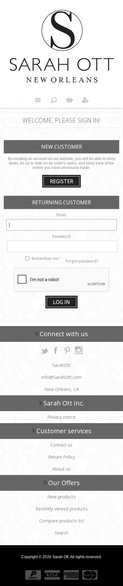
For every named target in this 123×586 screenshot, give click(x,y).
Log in (61, 302)
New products (61, 497)
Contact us (61, 445)
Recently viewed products (62, 509)
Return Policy (61, 457)
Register (61, 181)
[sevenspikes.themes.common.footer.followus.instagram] (78, 350)
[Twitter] (44, 350)
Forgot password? (82, 261)
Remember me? (46, 258)
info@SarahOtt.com (61, 377)
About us (61, 469)
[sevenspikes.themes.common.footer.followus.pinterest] (67, 350)
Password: (61, 236)
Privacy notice (61, 417)
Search (61, 533)
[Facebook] (55, 350)
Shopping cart (69, 100)
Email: (61, 215)
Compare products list (61, 521)
